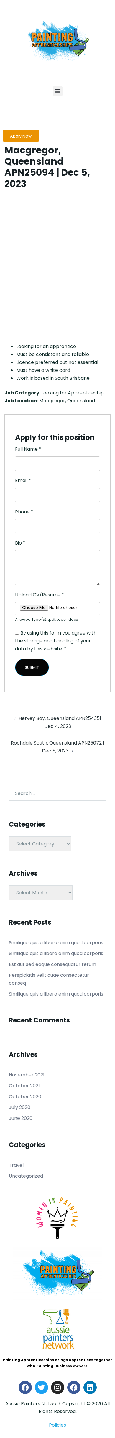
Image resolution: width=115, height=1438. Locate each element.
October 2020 (25, 1096)
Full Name (28, 449)
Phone (24, 511)
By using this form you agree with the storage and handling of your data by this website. (55, 641)
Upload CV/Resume (39, 594)
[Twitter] (41, 1387)
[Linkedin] (90, 1387)
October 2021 (24, 1085)
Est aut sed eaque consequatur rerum (52, 964)
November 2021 (27, 1074)
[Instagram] (57, 1387)
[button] (58, 91)
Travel (16, 1165)
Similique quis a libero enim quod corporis (56, 942)
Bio (20, 543)
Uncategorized (26, 1176)
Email (23, 480)
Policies (57, 1425)
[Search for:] (57, 793)
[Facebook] (25, 1387)
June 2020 (20, 1118)
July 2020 (19, 1107)
